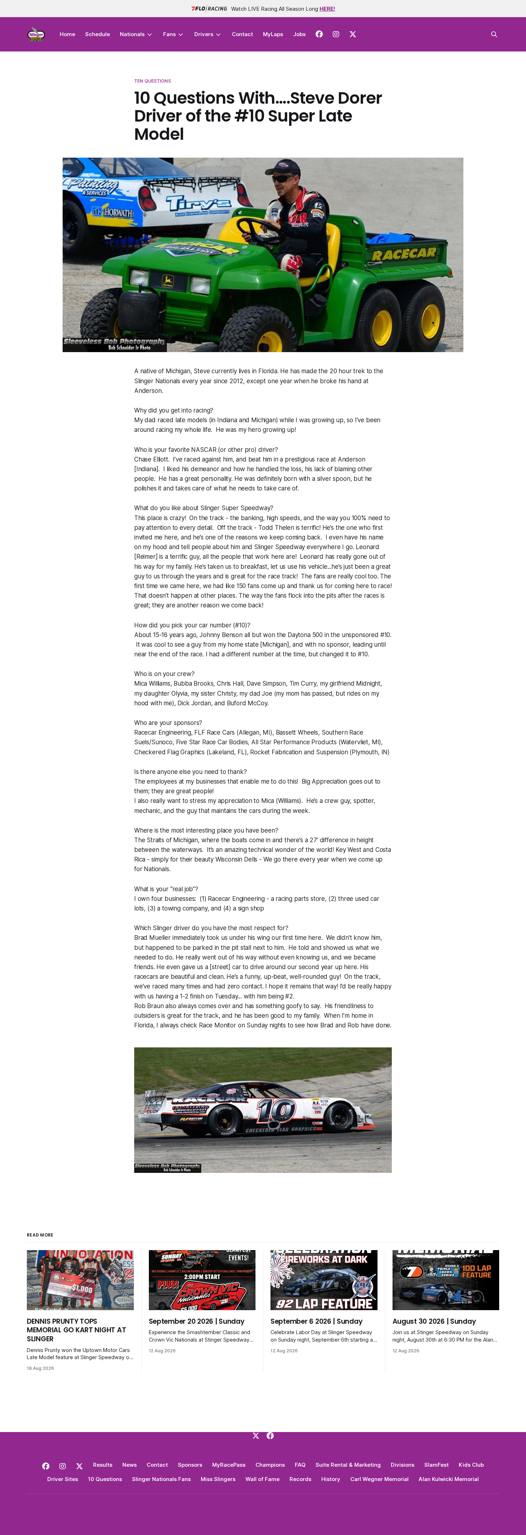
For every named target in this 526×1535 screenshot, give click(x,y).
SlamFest (436, 1464)
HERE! (327, 8)
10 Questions (105, 1479)
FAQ (300, 1464)
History (330, 1479)
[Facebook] (270, 1435)
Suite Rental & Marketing (348, 1464)
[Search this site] (494, 34)
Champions (270, 1464)
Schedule (97, 34)
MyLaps (273, 34)
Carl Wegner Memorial (379, 1479)
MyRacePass (228, 1464)
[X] (255, 1435)
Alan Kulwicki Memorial (449, 1479)
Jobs (299, 34)
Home (67, 34)
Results (102, 1464)
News (129, 1464)
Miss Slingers (218, 1479)
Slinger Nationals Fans (161, 1479)
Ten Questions (152, 81)
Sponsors (190, 1464)
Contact (242, 34)
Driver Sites (62, 1479)
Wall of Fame (262, 1479)
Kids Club (471, 1464)
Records (300, 1479)
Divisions (402, 1464)
